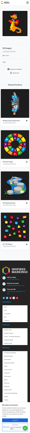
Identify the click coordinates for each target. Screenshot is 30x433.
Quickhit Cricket (8, 329)
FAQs (5, 310)
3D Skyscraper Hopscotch (11, 120)
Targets (6, 396)
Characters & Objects (9, 363)
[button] (26, 12)
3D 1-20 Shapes (7, 244)
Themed (6, 400)
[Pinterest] (17, 298)
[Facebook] (3, 298)
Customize (15, 425)
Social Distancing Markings (10, 393)
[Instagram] (13, 298)
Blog (5, 317)
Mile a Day (6, 383)
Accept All (15, 420)
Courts (5, 366)
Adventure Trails (8, 343)
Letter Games (7, 376)
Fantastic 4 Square (8, 333)
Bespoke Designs (8, 356)
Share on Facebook (16, 69)
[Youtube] (10, 298)
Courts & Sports (8, 369)
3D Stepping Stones (8, 203)
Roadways (6, 386)
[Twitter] (7, 298)
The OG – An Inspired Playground (12, 336)
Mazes (5, 379)
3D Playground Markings (10, 352)
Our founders (7, 313)
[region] (15, 417)
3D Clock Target (7, 162)
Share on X (16, 73)
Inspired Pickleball (8, 340)
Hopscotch (7, 373)
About (5, 307)
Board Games (7, 359)
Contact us (6, 320)
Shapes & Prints (8, 389)
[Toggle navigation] (27, 2)
